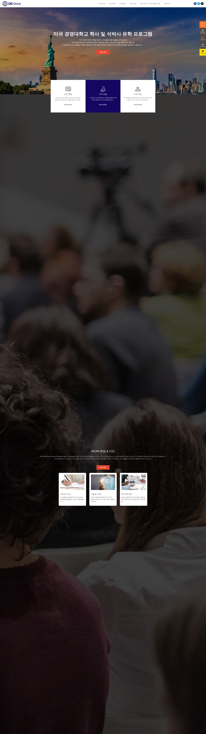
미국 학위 (112, 3)
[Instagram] (202, 3)
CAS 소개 (101, 3)
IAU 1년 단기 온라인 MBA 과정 (150, 3)
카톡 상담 (203, 53)
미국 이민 (133, 3)
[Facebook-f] (195, 3)
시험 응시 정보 (96, 494)
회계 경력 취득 (127, 494)
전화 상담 (203, 39)
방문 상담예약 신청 (203, 32)
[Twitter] (198, 3)
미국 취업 (122, 3)
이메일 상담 (203, 46)
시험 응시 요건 (65, 494)
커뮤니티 (167, 3)
